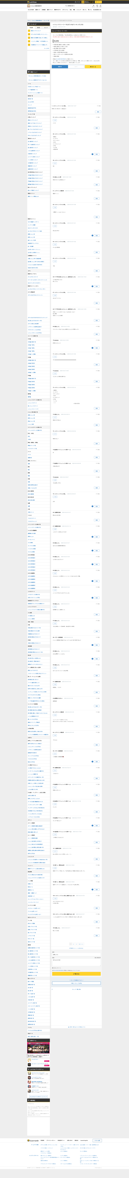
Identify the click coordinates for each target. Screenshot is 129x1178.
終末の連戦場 (31, 494)
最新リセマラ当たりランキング (35, 123)
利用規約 (42, 1140)
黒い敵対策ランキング (33, 147)
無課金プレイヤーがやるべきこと (35, 664)
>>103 (55, 898)
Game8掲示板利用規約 (61, 59)
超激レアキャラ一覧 (32, 929)
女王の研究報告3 (31, 564)
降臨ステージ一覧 (32, 445)
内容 (53, 957)
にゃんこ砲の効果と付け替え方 (35, 841)
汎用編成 (44, 9)
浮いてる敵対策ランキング (34, 144)
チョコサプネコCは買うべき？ (34, 914)
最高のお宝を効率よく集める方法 (35, 731)
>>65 (55, 226)
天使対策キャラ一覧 (32, 969)
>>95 (55, 804)
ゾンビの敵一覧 (31, 1009)
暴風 (29, 463)
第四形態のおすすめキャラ (34, 649)
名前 (53, 952)
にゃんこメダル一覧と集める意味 (35, 786)
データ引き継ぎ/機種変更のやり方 (35, 801)
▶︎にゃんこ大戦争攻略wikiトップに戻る (37, 76)
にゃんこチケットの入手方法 (34, 746)
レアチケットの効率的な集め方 (35, 326)
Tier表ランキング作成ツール (34, 86)
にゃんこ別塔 (31, 424)
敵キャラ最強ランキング (33, 190)
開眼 (29, 475)
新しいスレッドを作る (77, 983)
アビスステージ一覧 (32, 448)
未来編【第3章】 (31, 369)
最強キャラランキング (36, 30)
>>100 (55, 496)
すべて (76, 66)
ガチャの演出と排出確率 (33, 323)
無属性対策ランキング (33, 169)
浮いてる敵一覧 (31, 993)
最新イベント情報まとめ (33, 196)
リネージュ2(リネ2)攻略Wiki (66, 1163)
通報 (99, 105)
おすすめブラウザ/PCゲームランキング (39, 1096)
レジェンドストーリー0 (33, 409)
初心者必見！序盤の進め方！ (34, 661)
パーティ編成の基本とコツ (34, 682)
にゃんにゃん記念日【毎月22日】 (35, 264)
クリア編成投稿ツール (33, 89)
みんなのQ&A (31, 9)
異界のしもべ (31, 536)
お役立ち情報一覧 (32, 795)
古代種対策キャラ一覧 (33, 972)
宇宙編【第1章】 (31, 381)
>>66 (55, 295)
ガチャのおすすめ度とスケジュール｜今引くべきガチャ (40, 34)
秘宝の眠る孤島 (31, 500)
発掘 (29, 482)
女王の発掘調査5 (31, 588)
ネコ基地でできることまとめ (34, 768)
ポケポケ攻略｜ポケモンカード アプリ (87, 1148)
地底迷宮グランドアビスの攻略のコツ (36, 603)
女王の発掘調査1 (31, 576)
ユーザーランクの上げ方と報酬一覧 (35, 771)
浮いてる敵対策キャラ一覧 (34, 957)
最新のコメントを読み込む (77, 948)
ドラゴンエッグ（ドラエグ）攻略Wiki (48, 1163)
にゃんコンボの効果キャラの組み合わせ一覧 (37, 859)
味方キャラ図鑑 (31, 923)
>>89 (55, 735)
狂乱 (71, 9)
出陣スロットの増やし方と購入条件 (35, 783)
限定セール (30, 887)
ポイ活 (78, 2)
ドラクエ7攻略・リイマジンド (47, 1148)
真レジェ (85, 9)
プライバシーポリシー (50, 1140)
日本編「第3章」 (31, 351)
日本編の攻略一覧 (32, 342)
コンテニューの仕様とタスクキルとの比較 (37, 691)
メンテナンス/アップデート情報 (35, 804)
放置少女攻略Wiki (44, 1160)
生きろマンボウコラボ (33, 228)
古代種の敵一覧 (31, 1012)
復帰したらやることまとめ (34, 798)
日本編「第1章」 (31, 345)
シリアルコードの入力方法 (34, 817)
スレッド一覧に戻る (76, 989)
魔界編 (29, 396)
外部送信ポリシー (61, 1140)
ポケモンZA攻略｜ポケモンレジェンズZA (49, 1144)
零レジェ (90, 9)
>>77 (55, 417)
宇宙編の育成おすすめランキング (35, 181)
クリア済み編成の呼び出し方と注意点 (36, 701)
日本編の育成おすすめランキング (35, 175)
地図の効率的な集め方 (33, 485)
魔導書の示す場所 (32, 533)
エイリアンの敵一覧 (32, 1003)
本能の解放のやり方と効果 (34, 631)
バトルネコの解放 (32, 548)
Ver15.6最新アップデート (33, 222)
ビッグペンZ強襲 (31, 225)
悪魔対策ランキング (32, 166)
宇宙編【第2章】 (31, 384)
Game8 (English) (84, 1140)
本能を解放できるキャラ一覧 (34, 627)
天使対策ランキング (32, 153)
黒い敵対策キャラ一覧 (33, 954)
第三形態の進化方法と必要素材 (35, 710)
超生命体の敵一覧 (32, 1021)
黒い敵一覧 (30, 990)
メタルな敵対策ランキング (34, 150)
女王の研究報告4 (31, 567)
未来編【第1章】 (31, 363)
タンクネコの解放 (32, 545)
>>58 (55, 207)
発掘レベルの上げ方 (32, 488)
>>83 (55, 573)
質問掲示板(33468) (32, 111)
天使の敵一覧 (31, 1000)
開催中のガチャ (57, 9)
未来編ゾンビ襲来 (32, 372)
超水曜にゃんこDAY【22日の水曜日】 (36, 261)
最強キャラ (37, 9)
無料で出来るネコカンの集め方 (35, 743)
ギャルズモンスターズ (33, 276)
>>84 (55, 715)
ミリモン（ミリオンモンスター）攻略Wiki (88, 1163)
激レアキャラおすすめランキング (35, 129)
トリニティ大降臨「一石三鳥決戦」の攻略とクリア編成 (40, 41)
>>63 (55, 244)
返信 (98, 111)
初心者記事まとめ (97, 9)
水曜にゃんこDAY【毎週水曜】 (35, 258)
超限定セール (31, 890)
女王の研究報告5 (31, 570)
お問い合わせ (69, 1140)
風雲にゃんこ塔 (31, 234)
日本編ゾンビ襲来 (32, 354)
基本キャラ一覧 (31, 941)
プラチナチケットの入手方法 (34, 329)
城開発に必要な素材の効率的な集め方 (36, 850)
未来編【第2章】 (31, 366)
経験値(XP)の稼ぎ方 (32, 752)
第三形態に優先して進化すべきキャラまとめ (37, 713)
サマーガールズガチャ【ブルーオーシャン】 (37, 280)
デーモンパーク (31, 539)
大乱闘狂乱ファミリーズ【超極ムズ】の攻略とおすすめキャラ (40, 44)
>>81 (55, 754)
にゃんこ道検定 (31, 618)
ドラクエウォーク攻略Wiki (46, 1153)
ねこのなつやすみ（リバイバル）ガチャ (36, 289)
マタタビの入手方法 (32, 759)
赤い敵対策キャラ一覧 (33, 951)
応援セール (30, 883)
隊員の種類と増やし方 (33, 832)
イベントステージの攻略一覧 (34, 527)
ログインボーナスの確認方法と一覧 (35, 777)
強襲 (29, 506)
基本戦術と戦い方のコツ (33, 679)
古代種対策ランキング (33, 163)
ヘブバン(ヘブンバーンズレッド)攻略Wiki (88, 1155)
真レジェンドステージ (33, 406)
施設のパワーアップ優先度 (34, 722)
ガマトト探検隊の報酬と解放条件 (35, 826)
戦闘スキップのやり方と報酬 (34, 698)
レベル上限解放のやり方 (33, 716)
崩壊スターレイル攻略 (45, 1151)
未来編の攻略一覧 (32, 360)
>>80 (55, 480)
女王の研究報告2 (31, 561)
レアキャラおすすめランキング (35, 132)
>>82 (55, 606)
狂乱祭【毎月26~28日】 (33, 267)
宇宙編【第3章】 (31, 387)
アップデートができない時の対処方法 (36, 807)
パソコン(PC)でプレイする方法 (35, 814)
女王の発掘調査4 (31, 585)
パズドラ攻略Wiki (63, 1151)
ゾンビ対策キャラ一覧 (33, 966)
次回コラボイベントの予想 (34, 597)
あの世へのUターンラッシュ (34, 249)
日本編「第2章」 (31, 348)
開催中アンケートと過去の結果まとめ (36, 868)
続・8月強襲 (30, 246)
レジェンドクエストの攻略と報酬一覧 (36, 609)
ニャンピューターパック (33, 902)
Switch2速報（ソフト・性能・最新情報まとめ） (89, 1144)
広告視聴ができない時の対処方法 (35, 810)
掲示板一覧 (30, 98)
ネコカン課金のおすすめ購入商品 (35, 874)
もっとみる (46, 48)
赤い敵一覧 (30, 987)
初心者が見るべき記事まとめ (34, 658)
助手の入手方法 (31, 853)
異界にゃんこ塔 (31, 237)
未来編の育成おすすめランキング (35, 178)
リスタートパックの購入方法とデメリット (37, 673)
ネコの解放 (30, 542)
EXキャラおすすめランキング (34, 135)
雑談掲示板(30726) (32, 108)
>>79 (55, 834)
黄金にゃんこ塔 (31, 421)
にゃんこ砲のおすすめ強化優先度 (35, 844)
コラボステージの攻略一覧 (34, 594)
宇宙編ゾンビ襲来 (32, 390)
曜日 (29, 469)
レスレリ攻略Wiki (63, 1160)
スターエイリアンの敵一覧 (34, 1006)
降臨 (74, 9)
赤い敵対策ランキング (33, 141)
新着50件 (60, 66)
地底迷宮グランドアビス (33, 243)
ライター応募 (97, 1140)
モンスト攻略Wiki (83, 1151)
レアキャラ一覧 (31, 935)
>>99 (55, 684)
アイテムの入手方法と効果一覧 (35, 1030)
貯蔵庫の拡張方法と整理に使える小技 (36, 780)
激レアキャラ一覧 (32, 932)
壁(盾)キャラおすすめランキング (35, 126)
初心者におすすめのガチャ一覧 (35, 320)
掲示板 (38, 27)
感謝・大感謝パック (32, 893)
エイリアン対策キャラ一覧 (34, 963)
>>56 (55, 120)
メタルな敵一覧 (31, 996)
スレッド (46, 27)
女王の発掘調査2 (31, 579)
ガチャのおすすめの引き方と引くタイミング (37, 317)
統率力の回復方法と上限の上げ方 (35, 688)
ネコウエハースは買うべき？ (34, 908)
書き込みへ (92, 66)
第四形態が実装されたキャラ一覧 (35, 652)
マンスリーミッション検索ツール (35, 92)
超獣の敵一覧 (31, 1018)
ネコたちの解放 (31, 551)
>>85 (55, 623)
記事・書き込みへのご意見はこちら (77, 1027)
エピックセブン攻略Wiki (65, 1157)
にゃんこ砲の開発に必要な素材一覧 (35, 847)
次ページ (81, 944)
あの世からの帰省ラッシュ (34, 252)
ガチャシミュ (65, 9)
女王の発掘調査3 (31, 582)
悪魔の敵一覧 (31, 1015)
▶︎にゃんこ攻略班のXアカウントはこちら (38, 80)
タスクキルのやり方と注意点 (34, 694)
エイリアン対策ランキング (34, 156)
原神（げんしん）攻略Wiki (46, 1155)
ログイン (99, 2)
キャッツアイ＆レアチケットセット (35, 899)
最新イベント (50, 9)
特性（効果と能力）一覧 (33, 1036)
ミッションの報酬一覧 (33, 774)
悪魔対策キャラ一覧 (32, 975)
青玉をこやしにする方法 (33, 725)
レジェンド (78, 9)
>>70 (55, 261)
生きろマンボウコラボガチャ (34, 283)
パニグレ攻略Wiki (63, 1155)
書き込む (77, 974)
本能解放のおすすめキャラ (34, 634)
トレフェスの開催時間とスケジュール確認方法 (38, 734)
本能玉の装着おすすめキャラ (34, 643)
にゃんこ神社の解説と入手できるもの (36, 829)
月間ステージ (31, 512)
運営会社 (76, 1140)
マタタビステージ (32, 518)
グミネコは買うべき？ (33, 911)
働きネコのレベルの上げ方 (34, 685)
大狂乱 (29, 439)
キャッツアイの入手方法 (33, 755)
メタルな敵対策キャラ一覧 (34, 960)
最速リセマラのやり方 (33, 670)
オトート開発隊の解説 (33, 838)
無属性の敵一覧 (31, 984)
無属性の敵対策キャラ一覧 (34, 948)
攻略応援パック (31, 896)
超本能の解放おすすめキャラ (34, 637)
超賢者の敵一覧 (31, 1024)
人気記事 (31, 27)
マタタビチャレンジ (32, 521)
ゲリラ (29, 454)
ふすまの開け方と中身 (33, 789)
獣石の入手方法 (31, 762)
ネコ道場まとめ (31, 615)
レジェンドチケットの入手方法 (35, 333)
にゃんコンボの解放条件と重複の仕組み (36, 862)
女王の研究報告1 (31, 558)
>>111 (55, 851)
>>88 (55, 529)
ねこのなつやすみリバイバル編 (35, 231)
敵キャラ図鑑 (31, 981)
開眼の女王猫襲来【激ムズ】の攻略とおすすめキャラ (40, 37)
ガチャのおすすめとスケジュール (35, 295)
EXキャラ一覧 (31, 938)
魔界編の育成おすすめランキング (35, 184)
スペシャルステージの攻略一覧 (35, 430)
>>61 (55, 163)
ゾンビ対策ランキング (33, 160)
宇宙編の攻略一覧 (32, 378)
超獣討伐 (30, 457)
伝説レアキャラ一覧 (32, 926)
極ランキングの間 (32, 240)
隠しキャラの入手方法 (33, 719)
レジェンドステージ (32, 403)
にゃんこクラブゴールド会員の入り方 (36, 877)
